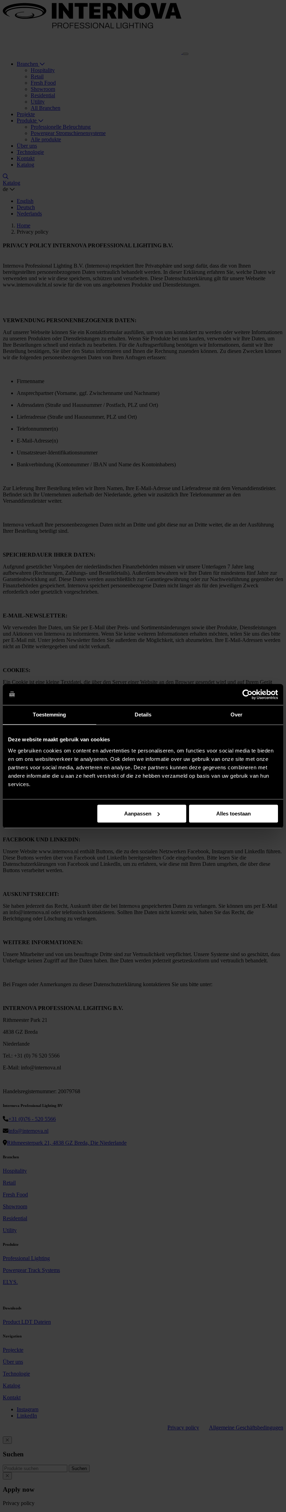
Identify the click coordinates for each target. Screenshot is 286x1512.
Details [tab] (143, 715)
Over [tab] (236, 715)
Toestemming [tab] (49, 715)
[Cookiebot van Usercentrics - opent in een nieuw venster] (247, 694)
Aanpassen (137, 814)
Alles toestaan (233, 814)
